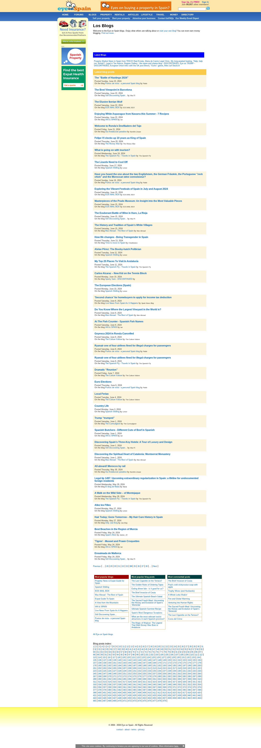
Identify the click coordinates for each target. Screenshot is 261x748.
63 (106, 652)
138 (109, 660)
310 (199, 679)
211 (144, 668)
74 (149, 652)
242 (189, 671)
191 (154, 665)
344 (149, 684)
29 (111, 566)
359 (114, 687)
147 (154, 660)
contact (119, 729)
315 (114, 682)
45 (146, 649)
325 (164, 682)
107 (176, 655)
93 (114, 655)
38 (146, 566)
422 (99, 695)
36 (139, 566)
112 (201, 655)
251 (124, 674)
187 (134, 665)
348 (169, 684)
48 (158, 649)
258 (159, 674)
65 (114, 652)
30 (115, 566)
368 (159, 687)
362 (129, 687)
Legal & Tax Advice (114, 63)
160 (109, 663)
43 (138, 649)
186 (129, 665)
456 (159, 698)
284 (179, 676)
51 (170, 649)
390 (159, 690)
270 (109, 676)
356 (99, 687)
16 (143, 646)
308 (189, 679)
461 (184, 698)
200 (199, 665)
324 (159, 682)
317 (124, 682)
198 (189, 665)
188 (139, 665)
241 (184, 671)
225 (104, 671)
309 (194, 679)
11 (124, 646)
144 (139, 660)
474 (139, 701)
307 (184, 679)
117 (113, 657)
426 (119, 695)
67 (122, 652)
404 (119, 692)
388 (149, 690)
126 (158, 657)
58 (197, 649)
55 (186, 649)
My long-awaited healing (181, 61)
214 (159, 668)
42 (135, 649)
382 (119, 690)
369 (164, 687)
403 (114, 692)
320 (139, 682)
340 (129, 684)
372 (179, 687)
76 (157, 652)
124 (148, 657)
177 (194, 663)
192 (159, 665)
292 (109, 679)
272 (119, 676)
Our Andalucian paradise (116, 131)
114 (99, 657)
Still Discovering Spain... (116, 95)
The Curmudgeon (113, 424)
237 (164, 671)
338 (119, 684)
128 (168, 657)
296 (129, 679)
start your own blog (167, 31)
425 (114, 695)
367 (154, 687)
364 (139, 687)
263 (184, 674)
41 (131, 649)
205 (114, 668)
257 (154, 674)
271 (114, 676)
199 (194, 665)
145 (144, 660)
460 (179, 698)
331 (194, 682)
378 (99, 690)
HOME (65, 14)
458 (169, 698)
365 (144, 687)
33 (127, 566)
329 (184, 682)
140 (119, 660)
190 (149, 665)
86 (196, 652)
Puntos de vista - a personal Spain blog (122, 83)
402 (109, 692)
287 (194, 676)
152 (179, 660)
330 (189, 682)
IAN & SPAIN (111, 119)
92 (110, 655)
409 (144, 692)
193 (164, 665)
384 (129, 690)
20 (159, 646)
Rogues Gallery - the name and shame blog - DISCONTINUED (151, 63)
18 (151, 646)
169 (154, 663)
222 (199, 668)
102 (151, 655)
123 (143, 657)
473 (134, 701)
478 (159, 701)
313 (104, 682)
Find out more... (108, 33)
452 (139, 698)
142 (129, 660)
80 (173, 652)
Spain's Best (110, 535)
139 (114, 660)
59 (201, 649)
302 (159, 679)
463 (194, 698)
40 (127, 649)
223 (94, 671)
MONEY (174, 14)
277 (144, 676)
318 (129, 682)
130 (178, 657)
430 (139, 695)
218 (179, 668)
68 (125, 652)
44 (142, 649)
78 (165, 652)
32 (123, 566)
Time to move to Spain (115, 243)
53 (178, 649)
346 (159, 684)
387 (144, 690)
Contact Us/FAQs (166, 18)
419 (194, 692)
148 (159, 660)
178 (199, 663)
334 (99, 684)
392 (169, 690)
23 (171, 646)
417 (184, 692)
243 (194, 671)
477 (154, 701)
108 (181, 655)
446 (109, 698)
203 (104, 668)
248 (109, 674)
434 (159, 695)
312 (99, 682)
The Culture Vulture (113, 339)
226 (109, 671)
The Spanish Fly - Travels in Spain (120, 156)
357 (104, 687)
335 (104, 684)
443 (94, 698)
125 (153, 657)
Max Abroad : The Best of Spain (119, 231)
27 (186, 646)
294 (119, 679)
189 (144, 665)
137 (104, 660)
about (127, 729)
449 (124, 698)
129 (173, 657)
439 (184, 695)
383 (124, 690)
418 (189, 692)
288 (199, 676)
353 (194, 684)
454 (149, 698)
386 (139, 690)
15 (139, 646)
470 (119, 701)
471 (124, 701)
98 (133, 655)
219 (184, 668)
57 (193, 649)
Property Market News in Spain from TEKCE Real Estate (119, 61)
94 (118, 655)
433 (154, 695)
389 (154, 690)
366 (149, 687)
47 (154, 649)
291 (104, 679)
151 (174, 660)
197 (184, 665)
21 (163, 646)
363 (134, 687)
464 (199, 698)
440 (189, 695)
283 (174, 676)
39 (123, 649)
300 (149, 679)
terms (133, 729)
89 (98, 655)
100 (141, 655)
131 (183, 657)
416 (179, 692)
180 (99, 665)
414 (169, 692)
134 (198, 657)
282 (169, 676)
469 (114, 701)
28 (107, 566)
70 (133, 652)
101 (146, 655)
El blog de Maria (112, 487)
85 (192, 652)
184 (119, 665)
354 (199, 684)
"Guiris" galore (157, 65)
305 (174, 679)
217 (174, 668)
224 (99, 671)
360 (119, 687)
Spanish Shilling (112, 168)
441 (194, 695)
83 (184, 652)
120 (128, 657)
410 (149, 692)
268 (99, 676)
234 (149, 671)
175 (184, 663)
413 (164, 692)
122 (138, 657)
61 (98, 652)
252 (129, 674)
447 (114, 698)
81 (177, 652)
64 (110, 652)
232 (139, 671)
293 (114, 679)
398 (199, 690)
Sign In (205, 2)
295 (124, 679)
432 (149, 695)
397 (194, 690)
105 (166, 655)
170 (159, 663)
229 (124, 671)
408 (139, 692)
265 (194, 674)
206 (119, 668)
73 (145, 652)
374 (189, 687)
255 (144, 674)
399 (94, 692)
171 (164, 663)
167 (144, 663)
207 (124, 668)
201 (94, 668)
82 (180, 652)
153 (184, 660)
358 (109, 687)
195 (174, 665)
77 (161, 652)
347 (164, 684)
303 (164, 679)
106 (171, 655)
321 (144, 682)
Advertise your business (144, 18)
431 (144, 695)
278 (149, 676)
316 (119, 682)
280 (159, 676)
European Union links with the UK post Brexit (129, 65)
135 (94, 660)
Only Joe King (111, 523)
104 (161, 655)
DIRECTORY (187, 14)
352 (189, 684)
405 (124, 692)
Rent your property (121, 18)
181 (104, 665)
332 (199, 682)
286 (189, 676)
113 (94, 657)
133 (193, 657)
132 (188, 657)
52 (174, 649)
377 (94, 690)
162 (119, 663)
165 (134, 663)
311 (94, 682)
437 (174, 695)
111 (196, 655)
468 (109, 701)
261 (174, 674)
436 (169, 695)
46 (150, 649)
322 (149, 682)
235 (154, 671)
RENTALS (119, 14)
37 (143, 566)
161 (114, 663)
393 (174, 690)
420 (199, 692)
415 (174, 692)
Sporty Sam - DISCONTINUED (118, 279)
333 (94, 684)
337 (114, 684)
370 (169, 687)
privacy (141, 729)
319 (134, 682)
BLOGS (92, 14)
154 (189, 660)
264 (189, 674)
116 (109, 657)
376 (199, 687)
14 (135, 646)
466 (99, 701)
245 (94, 674)
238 (169, 671)
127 (163, 657)
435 (164, 695)
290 (99, 679)
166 (139, 663)
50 (166, 649)
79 (169, 652)
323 (154, 682)
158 (99, 663)
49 (162, 649)
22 (167, 646)
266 (199, 674)
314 (109, 682)
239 (174, 671)
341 (134, 684)
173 (174, 663)
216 (169, 668)
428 (129, 695)
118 (118, 657)
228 (119, 671)
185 (124, 665)
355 (94, 687)
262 (179, 674)
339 (124, 684)
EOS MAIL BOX (112, 107)
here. (176, 746)
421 (94, 695)
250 (119, 674)
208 (129, 668)
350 (179, 684)
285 (184, 676)
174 (179, 663)
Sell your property (101, 18)
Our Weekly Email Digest (187, 18)
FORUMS (78, 14)
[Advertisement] (148, 44)
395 (184, 690)
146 (149, 660)
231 (134, 671)
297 (134, 679)
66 (118, 652)
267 (94, 676)
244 (199, 671)
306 (179, 679)
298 (139, 679)
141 (124, 660)
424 (109, 695)
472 (129, 701)
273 (124, 676)
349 (174, 684)
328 (179, 682)
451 (134, 698)
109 (186, 655)
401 (104, 692)
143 (134, 660)
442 (199, 695)
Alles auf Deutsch (172, 65)
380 (109, 690)
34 (131, 566)
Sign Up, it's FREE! (191, 2)
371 (174, 687)
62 (102, 652)
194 (169, 665)
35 (135, 566)
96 (125, 655)
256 (149, 674)
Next (155, 566)
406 (129, 692)
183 (114, 665)
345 (154, 684)
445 (104, 698)
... (103, 566)
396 (189, 690)
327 (174, 682)
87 (200, 652)
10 (120, 646)
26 (183, 646)
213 (154, 668)
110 (191, 655)
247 (104, 674)
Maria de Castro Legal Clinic (157, 61)
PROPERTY (106, 14)
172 (169, 663)
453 (144, 698)
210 (139, 668)
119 (123, 657)
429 (134, 695)
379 (104, 690)
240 (179, 671)
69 (129, 652)
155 (194, 660)
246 (99, 674)
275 (134, 676)
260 (169, 674)
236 (159, 671)
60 (94, 652)
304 (169, 679)
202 (99, 668)
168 (149, 663)
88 (94, 655)
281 (164, 676)
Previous (97, 566)
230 (129, 671)
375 (194, 687)
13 (131, 646)
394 (179, 690)
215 (164, 668)
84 (188, 652)
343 (144, 684)
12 (128, 646)
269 (104, 676)
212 (149, 668)
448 (119, 698)
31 (119, 566)
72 (141, 652)
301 (154, 679)
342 (139, 684)
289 (94, 679)
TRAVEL (160, 14)
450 (129, 698)
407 (134, 692)
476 (149, 701)
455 (154, 698)
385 (134, 690)
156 (199, 660)
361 (124, 687)
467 (104, 701)
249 (114, 674)
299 (144, 679)
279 (154, 676)
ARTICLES (133, 14)
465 (94, 701)
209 (134, 668)
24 (175, 646)
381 (114, 690)
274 (129, 676)
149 (164, 660)
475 (144, 701)
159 (104, 663)
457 (164, 698)
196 (179, 665)
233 (144, 671)
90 (102, 655)
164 (129, 663)
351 (184, 684)
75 (153, 652)
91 (106, 655)
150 (169, 660)
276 (139, 676)
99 (137, 655)
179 (94, 665)
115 (104, 657)
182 (109, 665)
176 (189, 663)
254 (139, 674)
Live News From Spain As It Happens (121, 303)
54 (182, 649)
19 (155, 646)
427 (124, 695)
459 (174, 698)
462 (189, 698)
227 (114, 671)
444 (99, 698)
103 (156, 655)
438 (179, 695)
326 (169, 682)
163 (124, 663)
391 (164, 690)
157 (94, 663)
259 (164, 674)
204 (109, 668)
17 (147, 646)
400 (99, 692)
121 (133, 657)
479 (164, 701)
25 (179, 646)
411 (154, 692)
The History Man (112, 144)
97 (129, 655)
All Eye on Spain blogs (103, 634)
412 (159, 692)
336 (109, 684)
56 (189, 649)
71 (137, 652)
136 (99, 660)
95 (122, 655)
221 (194, 668)
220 (189, 668)
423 (104, 695)
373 (184, 687)
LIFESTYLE (147, 14)
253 (134, 674)
